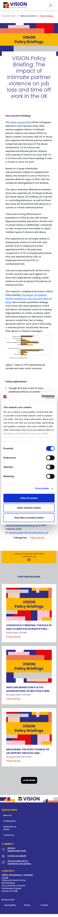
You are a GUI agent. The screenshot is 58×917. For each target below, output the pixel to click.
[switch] (50, 457)
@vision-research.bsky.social (16, 849)
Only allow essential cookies (29, 517)
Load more (29, 780)
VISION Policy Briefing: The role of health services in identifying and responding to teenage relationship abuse (29, 631)
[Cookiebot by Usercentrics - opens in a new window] (42, 397)
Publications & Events (9, 828)
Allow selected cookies (29, 507)
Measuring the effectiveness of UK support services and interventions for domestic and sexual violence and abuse (28, 755)
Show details (42, 488)
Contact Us (8, 835)
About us (7, 815)
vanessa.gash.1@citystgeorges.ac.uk (28, 532)
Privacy (27, 905)
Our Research (9, 821)
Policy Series (37, 537)
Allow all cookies (29, 498)
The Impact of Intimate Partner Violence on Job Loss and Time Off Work (29, 299)
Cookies (44, 905)
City (34, 556)
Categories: (20, 537)
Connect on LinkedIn (16, 855)
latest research (18, 122)
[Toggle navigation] (50, 5)
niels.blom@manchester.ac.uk (22, 525)
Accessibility (10, 905)
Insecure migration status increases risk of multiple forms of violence (28, 691)
